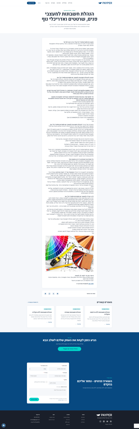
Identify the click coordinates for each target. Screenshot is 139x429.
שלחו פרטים (34, 399)
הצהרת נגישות (52, 419)
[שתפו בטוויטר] (53, 293)
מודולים (70, 3)
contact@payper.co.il (35, 419)
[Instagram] (100, 421)
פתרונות (59, 3)
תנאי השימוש (60, 400)
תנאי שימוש (52, 417)
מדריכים (68, 419)
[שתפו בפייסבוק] (57, 293)
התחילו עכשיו (31, 3)
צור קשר (47, 3)
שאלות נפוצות (67, 417)
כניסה (39, 3)
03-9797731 (37, 417)
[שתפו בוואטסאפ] (49, 293)
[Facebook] (110, 421)
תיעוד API (67, 422)
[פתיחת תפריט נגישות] (4, 425)
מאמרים (53, 3)
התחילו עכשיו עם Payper (69, 349)
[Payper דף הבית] (105, 3)
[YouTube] (107, 421)
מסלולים (64, 3)
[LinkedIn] (104, 421)
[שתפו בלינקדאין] (45, 293)
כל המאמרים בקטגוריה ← (32, 302)
